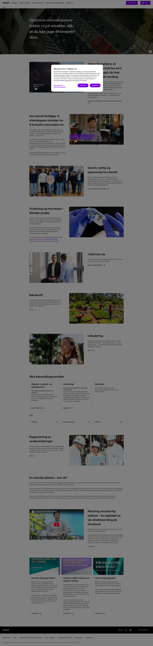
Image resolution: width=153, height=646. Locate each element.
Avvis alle (83, 85)
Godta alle (95, 85)
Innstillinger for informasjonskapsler (60, 86)
